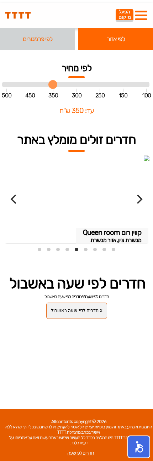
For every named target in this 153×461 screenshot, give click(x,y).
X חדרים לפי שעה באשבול (76, 310)
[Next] (139, 199)
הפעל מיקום (124, 14)
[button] (138, 446)
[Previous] (14, 199)
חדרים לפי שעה (97, 296)
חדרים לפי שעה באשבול (62, 296)
